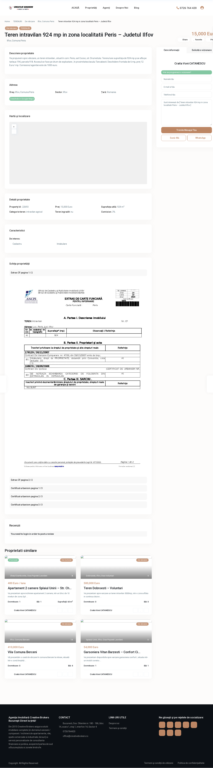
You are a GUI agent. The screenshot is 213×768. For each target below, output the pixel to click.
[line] (170, 733)
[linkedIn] (162, 733)
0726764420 (69, 731)
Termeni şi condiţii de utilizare (158, 763)
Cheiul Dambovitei (18, 576)
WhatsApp (200, 138)
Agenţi (106, 7)
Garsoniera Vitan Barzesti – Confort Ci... (112, 652)
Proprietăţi (91, 7)
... (27, 596)
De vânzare (30, 21)
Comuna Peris (48, 21)
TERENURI (17, 21)
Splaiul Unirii (91, 640)
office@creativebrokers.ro (75, 736)
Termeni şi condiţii (118, 728)
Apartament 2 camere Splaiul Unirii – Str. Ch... (40, 588)
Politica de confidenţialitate (191, 763)
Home (7, 21)
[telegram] (178, 725)
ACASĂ (75, 7)
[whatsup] (170, 725)
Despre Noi (122, 7)
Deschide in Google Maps (22, 99)
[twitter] (194, 725)
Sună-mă (174, 138)
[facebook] (162, 725)
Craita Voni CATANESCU (25, 610)
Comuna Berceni (22, 640)
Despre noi (114, 723)
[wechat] (178, 733)
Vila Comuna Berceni (22, 652)
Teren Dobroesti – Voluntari (103, 588)
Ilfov (39, 21)
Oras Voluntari (107, 576)
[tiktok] (186, 725)
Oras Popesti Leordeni (37, 576)
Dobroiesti (91, 576)
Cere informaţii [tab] (171, 50)
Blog (136, 7)
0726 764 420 (188, 7)
